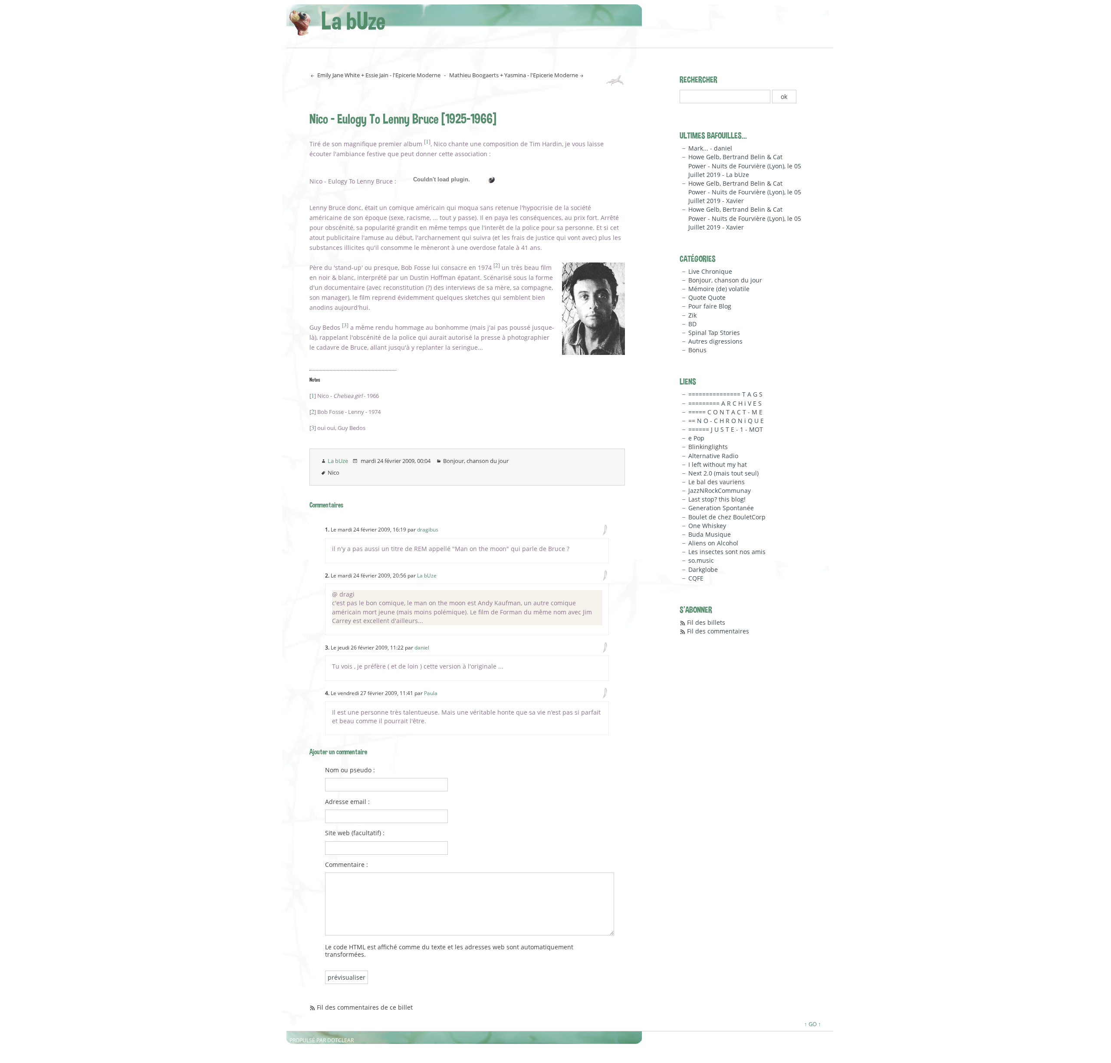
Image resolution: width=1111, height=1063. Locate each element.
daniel (421, 647)
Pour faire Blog (709, 306)
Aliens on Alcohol (713, 543)
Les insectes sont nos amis (727, 552)
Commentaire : (346, 865)
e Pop (696, 438)
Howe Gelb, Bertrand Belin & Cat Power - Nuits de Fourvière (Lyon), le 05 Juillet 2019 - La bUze (744, 165)
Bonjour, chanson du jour (476, 461)
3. (327, 647)
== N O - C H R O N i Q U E (726, 421)
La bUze (353, 21)
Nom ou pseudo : (350, 770)
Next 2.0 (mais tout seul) (723, 473)
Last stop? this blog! (717, 499)
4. (327, 693)
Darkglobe (703, 569)
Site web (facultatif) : (355, 833)
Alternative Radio (713, 456)
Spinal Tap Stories (714, 332)
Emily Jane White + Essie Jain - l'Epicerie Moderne (378, 75)
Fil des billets (706, 622)
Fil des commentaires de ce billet (365, 1007)
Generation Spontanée (721, 508)
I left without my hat (717, 464)
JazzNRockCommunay (719, 490)
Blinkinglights (708, 447)
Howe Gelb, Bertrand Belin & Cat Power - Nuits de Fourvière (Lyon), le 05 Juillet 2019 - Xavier (744, 192)
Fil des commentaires (718, 631)
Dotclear (340, 1040)
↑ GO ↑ (812, 1024)
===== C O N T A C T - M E (725, 412)
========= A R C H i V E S (725, 403)
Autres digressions (715, 341)
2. (327, 575)
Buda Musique (709, 534)
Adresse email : (347, 802)
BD (692, 324)
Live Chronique (710, 271)
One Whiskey (707, 526)
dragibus (427, 529)
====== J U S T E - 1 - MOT (725, 429)
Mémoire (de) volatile (718, 289)
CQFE (695, 578)
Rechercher (698, 79)
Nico (333, 472)
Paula (430, 693)
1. (327, 529)
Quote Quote (707, 297)
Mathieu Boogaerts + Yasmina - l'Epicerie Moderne (513, 75)
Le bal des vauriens (716, 482)
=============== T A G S (725, 394)
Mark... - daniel (710, 148)
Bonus (697, 350)
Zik (692, 315)
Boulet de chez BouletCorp (727, 517)
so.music (701, 560)
